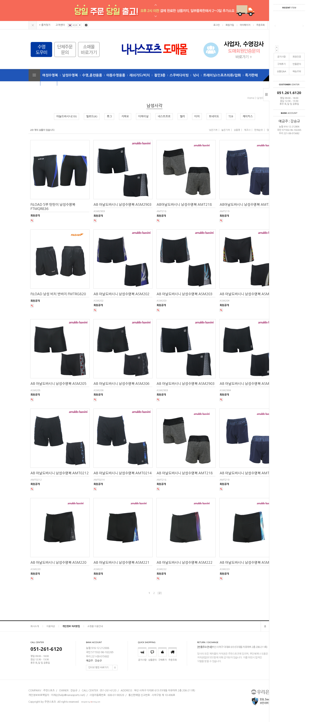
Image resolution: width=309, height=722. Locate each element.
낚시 (196, 75)
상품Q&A (281, 71)
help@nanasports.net (71, 695)
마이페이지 (245, 25)
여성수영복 (50, 75)
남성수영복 (70, 75)
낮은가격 (213, 130)
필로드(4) (91, 116)
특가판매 (251, 75)
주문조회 (260, 25)
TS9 (230, 116)
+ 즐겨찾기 (44, 25)
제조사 (247, 130)
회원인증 (297, 56)
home (250, 98)
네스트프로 (164, 116)
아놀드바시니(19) (66, 116)
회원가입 (230, 25)
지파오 (125, 116)
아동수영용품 (115, 75)
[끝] (159, 593)
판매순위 (258, 130)
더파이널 (143, 116)
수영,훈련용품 (92, 75)
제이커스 (248, 116)
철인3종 (159, 75)
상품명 (237, 130)
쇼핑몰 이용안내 (95, 626)
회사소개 (34, 626)
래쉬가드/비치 (139, 75)
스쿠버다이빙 (179, 75)
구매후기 (281, 64)
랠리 (182, 116)
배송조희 (297, 71)
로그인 (216, 25)
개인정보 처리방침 (71, 626)
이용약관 (50, 626)
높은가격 (225, 130)
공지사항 (281, 56)
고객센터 (60, 25)
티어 (196, 116)
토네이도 (214, 116)
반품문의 (297, 64)
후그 (109, 116)
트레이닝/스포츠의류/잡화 (222, 75)
